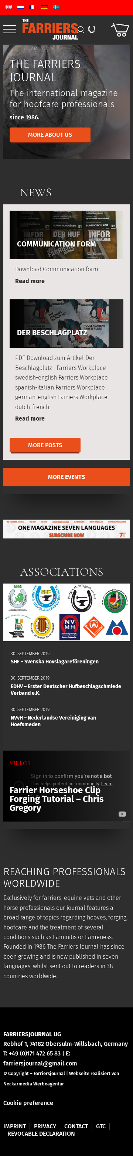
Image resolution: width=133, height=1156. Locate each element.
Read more (30, 281)
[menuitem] (9, 29)
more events (66, 476)
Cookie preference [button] (28, 1102)
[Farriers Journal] (52, 29)
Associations (61, 572)
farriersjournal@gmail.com (40, 1063)
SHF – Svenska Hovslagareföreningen (55, 662)
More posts (45, 445)
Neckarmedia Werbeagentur (33, 1084)
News (36, 192)
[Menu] (9, 29)
